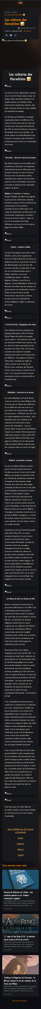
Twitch (20, 855)
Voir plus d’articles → (20, 1001)
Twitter (20, 838)
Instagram (20, 844)
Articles (14, 12)
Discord (20, 849)
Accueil (7, 12)
